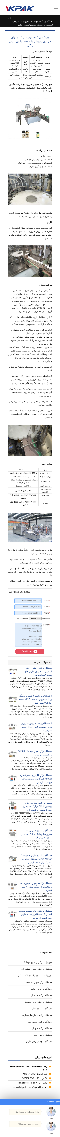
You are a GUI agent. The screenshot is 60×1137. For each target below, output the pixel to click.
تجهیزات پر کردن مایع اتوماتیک (37, 962)
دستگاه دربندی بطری (41, 1034)
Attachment (46, 619)
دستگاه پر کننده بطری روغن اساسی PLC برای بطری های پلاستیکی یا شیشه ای (38, 671)
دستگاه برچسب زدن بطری (39, 1041)
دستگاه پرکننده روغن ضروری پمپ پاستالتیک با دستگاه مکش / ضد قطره (35, 887)
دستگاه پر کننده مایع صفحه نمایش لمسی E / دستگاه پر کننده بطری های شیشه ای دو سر (35, 914)
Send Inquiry (28, 651)
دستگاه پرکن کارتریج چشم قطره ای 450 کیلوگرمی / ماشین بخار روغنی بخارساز (36, 778)
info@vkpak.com (22, 1087)
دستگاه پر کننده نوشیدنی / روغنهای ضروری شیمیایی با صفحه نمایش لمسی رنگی (30, 41)
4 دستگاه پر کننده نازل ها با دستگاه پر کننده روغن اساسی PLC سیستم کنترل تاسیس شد (35, 699)
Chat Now (43, 1129)
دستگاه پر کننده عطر (42, 1008)
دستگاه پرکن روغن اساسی (39, 982)
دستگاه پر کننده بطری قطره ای (36, 968)
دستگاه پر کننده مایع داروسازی (37, 1015)
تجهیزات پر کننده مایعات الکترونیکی (35, 975)
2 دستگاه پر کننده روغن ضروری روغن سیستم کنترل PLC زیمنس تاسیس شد (36, 727)
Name (47, 601)
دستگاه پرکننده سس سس (39, 1021)
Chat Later (29, 1130)
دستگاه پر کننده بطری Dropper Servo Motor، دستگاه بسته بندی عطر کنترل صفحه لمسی (36, 859)
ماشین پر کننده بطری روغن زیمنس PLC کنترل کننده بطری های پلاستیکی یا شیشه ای (37, 806)
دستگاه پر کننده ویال (42, 1028)
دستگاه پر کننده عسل (41, 995)
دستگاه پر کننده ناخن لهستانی (37, 1001)
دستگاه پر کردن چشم (41, 988)
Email (47, 607)
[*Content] (46, 645)
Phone (47, 613)
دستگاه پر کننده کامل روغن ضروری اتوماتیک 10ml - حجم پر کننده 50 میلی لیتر (36, 834)
